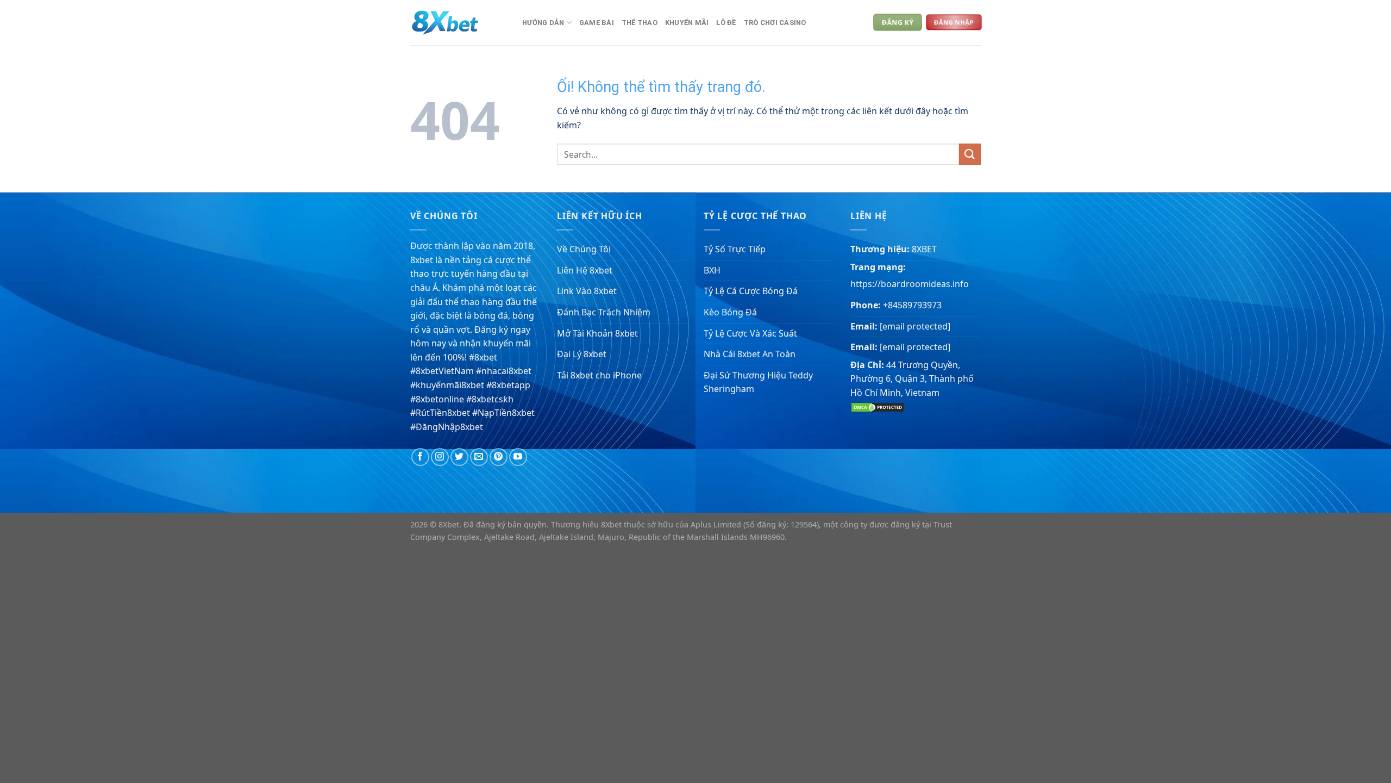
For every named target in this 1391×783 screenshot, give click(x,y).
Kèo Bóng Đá (730, 312)
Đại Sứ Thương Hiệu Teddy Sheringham (758, 382)
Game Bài (596, 22)
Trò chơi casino (775, 22)
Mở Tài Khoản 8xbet (597, 333)
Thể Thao (639, 22)
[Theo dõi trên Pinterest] (498, 457)
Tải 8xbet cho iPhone (599, 375)
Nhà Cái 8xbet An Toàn (749, 354)
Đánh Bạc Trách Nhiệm (603, 312)
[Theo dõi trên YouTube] (518, 457)
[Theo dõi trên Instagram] (440, 457)
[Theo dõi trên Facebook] (420, 457)
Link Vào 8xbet (587, 291)
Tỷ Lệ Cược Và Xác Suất (750, 333)
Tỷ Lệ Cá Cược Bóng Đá (751, 291)
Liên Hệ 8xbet (584, 270)
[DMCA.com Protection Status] (877, 406)
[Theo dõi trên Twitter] (459, 457)
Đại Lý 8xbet (581, 354)
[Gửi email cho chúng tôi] (479, 457)
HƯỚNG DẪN (543, 22)
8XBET (924, 249)
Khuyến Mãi (687, 22)
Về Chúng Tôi (584, 249)
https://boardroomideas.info (909, 284)
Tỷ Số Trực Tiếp (735, 249)
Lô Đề (726, 22)
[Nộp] (970, 154)
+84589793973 (912, 305)
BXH (712, 270)
